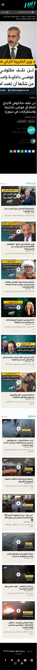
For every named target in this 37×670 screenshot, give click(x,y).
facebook (5, 660)
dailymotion (32, 660)
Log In (3, 12)
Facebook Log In (24, 12)
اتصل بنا (18, 654)
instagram (15, 663)
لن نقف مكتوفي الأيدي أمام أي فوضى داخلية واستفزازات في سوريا (19, 18)
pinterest (22, 663)
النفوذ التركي (21, 121)
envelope (25, 660)
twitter (12, 660)
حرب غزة (31, 121)
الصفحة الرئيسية (30, 17)
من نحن (29, 651)
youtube (18, 660)
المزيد (4, 184)
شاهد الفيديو (18, 196)
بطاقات (23, 17)
